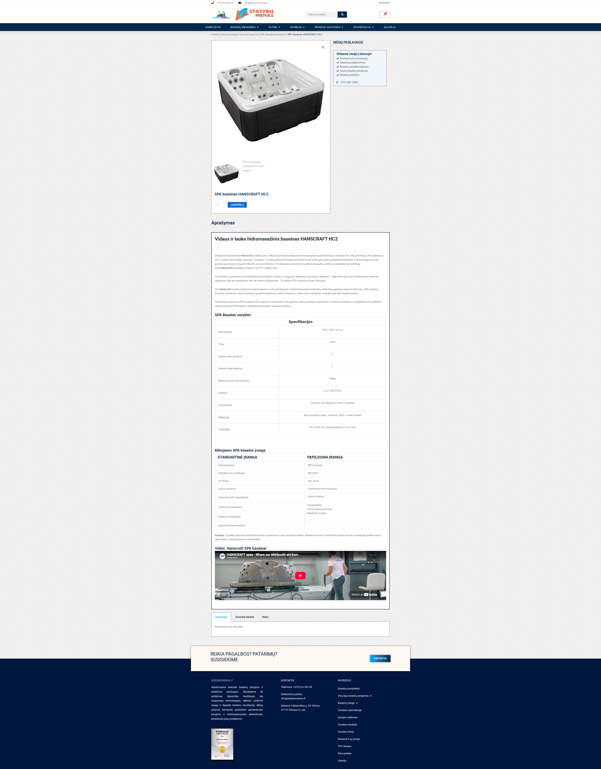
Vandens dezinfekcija (350, 710)
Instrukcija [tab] (221, 617)
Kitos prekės (344, 753)
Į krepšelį (237, 204)
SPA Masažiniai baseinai (273, 34)
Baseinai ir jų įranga (349, 739)
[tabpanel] (300, 629)
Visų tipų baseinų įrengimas (353, 695)
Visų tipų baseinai (248, 34)
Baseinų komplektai (349, 688)
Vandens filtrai (346, 731)
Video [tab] (265, 617)
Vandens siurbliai (347, 724)
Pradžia (215, 34)
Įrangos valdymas (348, 717)
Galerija (342, 760)
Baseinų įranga (229, 34)
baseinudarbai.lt (222, 680)
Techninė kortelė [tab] (244, 617)
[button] (323, 47)
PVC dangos (345, 746)
